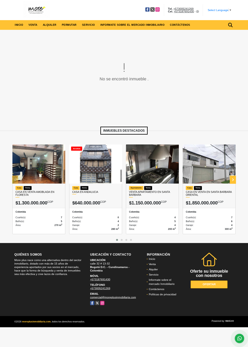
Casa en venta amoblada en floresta (35, 194)
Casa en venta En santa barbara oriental (209, 194)
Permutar (69, 24)
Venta (32, 24)
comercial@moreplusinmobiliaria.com (113, 297)
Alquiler (49, 24)
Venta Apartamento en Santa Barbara (149, 194)
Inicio (19, 24)
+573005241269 (183, 8)
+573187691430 (184, 11)
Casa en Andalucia (85, 192)
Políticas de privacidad (162, 294)
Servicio (88, 24)
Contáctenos (180, 24)
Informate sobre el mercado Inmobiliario (132, 24)
